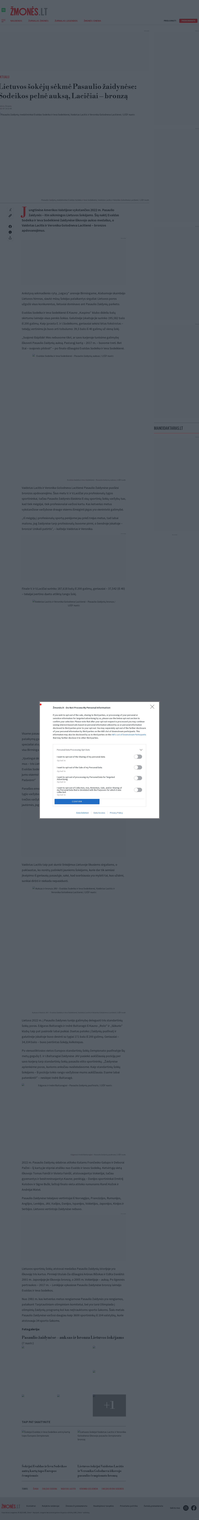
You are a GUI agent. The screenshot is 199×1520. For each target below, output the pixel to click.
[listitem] (99, 749)
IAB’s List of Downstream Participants (129, 734)
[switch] (138, 757)
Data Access (99, 812)
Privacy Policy (116, 812)
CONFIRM (77, 801)
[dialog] (99, 760)
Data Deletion (82, 812)
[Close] (153, 708)
